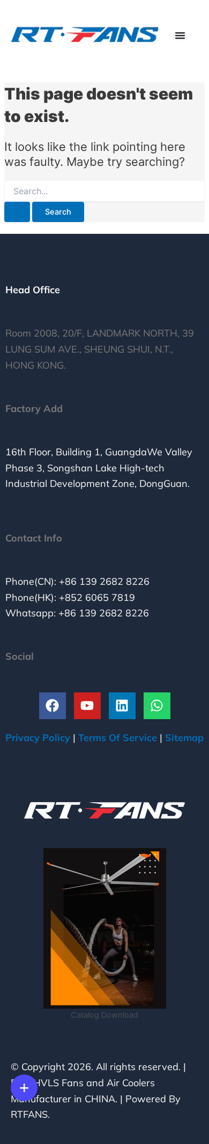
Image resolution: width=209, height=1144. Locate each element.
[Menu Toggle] (180, 35)
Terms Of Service (117, 737)
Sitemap (184, 737)
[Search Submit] (17, 212)
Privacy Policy (37, 737)
